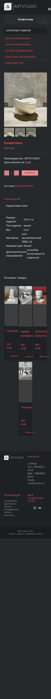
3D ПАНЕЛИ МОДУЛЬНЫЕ (19, 51)
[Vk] (39, 507)
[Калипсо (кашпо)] (40, 306)
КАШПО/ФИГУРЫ (24, 186)
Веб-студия (22, 531)
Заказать (14, 356)
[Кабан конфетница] (25, 306)
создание (20, 534)
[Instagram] (34, 507)
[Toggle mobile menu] (49, 9)
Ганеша (12, 331)
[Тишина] (25, 382)
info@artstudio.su (36, 483)
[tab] (25, 199)
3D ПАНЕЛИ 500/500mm (18, 38)
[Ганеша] (11, 306)
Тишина (26, 407)
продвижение (31, 534)
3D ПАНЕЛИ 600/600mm (18, 44)
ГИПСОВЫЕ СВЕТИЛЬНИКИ (21, 57)
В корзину (30, 173)
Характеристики (12, 199)
